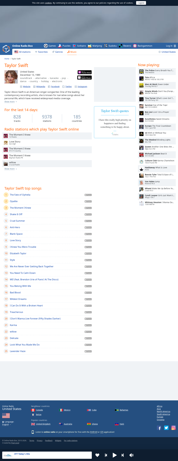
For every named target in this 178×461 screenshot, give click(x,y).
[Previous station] (106, 455)
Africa (159, 406)
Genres (59, 51)
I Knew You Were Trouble (23, 246)
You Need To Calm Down (23, 272)
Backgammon (145, 45)
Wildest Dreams (18, 299)
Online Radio (11, 408)
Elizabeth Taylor (18, 253)
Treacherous (16, 312)
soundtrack (26, 78)
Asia (159, 408)
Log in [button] (169, 45)
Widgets (58, 440)
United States (169, 51)
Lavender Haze (17, 351)
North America (163, 411)
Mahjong (97, 45)
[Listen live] (6, 136)
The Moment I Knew (20, 207)
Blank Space (16, 233)
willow (13, 331)
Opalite (14, 201)
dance (23, 81)
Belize (38, 414)
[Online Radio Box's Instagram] (173, 427)
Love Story (15, 240)
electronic (57, 81)
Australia (68, 424)
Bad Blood (15, 292)
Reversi (127, 45)
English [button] (5, 424)
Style (12, 259)
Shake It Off (16, 214)
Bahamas (124, 410)
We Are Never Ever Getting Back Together (32, 266)
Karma (13, 325)
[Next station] (123, 455)
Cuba (94, 410)
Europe (160, 417)
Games (52, 45)
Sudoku (113, 45)
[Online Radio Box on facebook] (159, 427)
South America (163, 414)
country (34, 81)
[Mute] (132, 455)
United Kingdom (43, 424)
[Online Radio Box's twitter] (166, 427)
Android (93, 431)
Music (73, 51)
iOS (101, 431)
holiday (45, 81)
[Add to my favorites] (97, 455)
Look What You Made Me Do (25, 344)
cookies (48, 3)
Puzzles (67, 45)
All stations (25, 51)
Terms (31, 440)
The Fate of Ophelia (20, 194)
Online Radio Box (22, 45)
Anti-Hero (15, 227)
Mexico (67, 410)
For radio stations (70, 440)
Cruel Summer (17, 220)
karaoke (54, 78)
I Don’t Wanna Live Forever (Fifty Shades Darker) (35, 318)
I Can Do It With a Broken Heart (26, 305)
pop (64, 78)
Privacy (39, 440)
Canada (39, 410)
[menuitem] (22, 52)
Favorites (43, 51)
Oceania (160, 419)
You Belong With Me (20, 286)
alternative (41, 78)
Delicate (14, 338)
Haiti (122, 424)
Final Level (15, 443)
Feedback (48, 440)
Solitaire (81, 45)
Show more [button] (9, 102)
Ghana (95, 424)
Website (26, 86)
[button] (115, 455)
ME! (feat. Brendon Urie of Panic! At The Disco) (34, 279)
